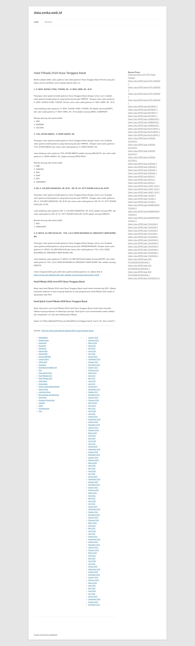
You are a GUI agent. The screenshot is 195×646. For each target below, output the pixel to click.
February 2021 (93, 490)
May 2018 (91, 409)
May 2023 (91, 558)
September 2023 (94, 569)
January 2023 (93, 547)
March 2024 (92, 583)
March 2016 (92, 343)
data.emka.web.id (48, 13)
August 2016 (92, 357)
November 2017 (94, 395)
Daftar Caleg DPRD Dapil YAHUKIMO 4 (143, 247)
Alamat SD (42, 348)
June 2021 (92, 501)
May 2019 (91, 438)
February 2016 (93, 340)
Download (42, 365)
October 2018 (93, 422)
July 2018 (91, 414)
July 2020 (91, 474)
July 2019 (91, 444)
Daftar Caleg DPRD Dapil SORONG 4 (142, 164)
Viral (40, 411)
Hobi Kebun (43, 381)
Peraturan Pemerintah (47, 400)
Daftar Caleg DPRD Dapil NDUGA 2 (141, 180)
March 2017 (92, 373)
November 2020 (94, 485)
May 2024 (91, 588)
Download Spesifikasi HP (48, 368)
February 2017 (93, 370)
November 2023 (94, 575)
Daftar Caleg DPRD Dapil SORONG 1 (142, 173)
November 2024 (94, 605)
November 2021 (94, 515)
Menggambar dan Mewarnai (49, 395)
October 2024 (93, 602)
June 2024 (92, 591)
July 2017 (91, 384)
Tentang (48, 22)
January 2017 (93, 368)
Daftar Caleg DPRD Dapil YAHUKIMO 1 (143, 256)
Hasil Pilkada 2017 (45, 376)
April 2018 (92, 406)
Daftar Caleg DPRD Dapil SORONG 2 (142, 170)
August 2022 (92, 537)
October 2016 (93, 362)
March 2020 (92, 463)
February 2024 (93, 580)
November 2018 (94, 425)
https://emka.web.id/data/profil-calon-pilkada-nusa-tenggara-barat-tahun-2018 (66, 275)
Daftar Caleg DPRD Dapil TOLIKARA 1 (143, 234)
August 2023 (92, 567)
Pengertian (43, 397)
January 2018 (93, 397)
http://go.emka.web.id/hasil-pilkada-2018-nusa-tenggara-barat (68, 331)
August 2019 (92, 447)
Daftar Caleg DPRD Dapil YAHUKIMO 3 (143, 250)
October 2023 (93, 572)
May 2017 (91, 378)
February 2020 (93, 460)
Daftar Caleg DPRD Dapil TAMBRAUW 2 (143, 122)
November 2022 (94, 545)
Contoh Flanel (44, 359)
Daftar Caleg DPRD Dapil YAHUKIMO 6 (143, 240)
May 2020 (91, 468)
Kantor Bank (43, 384)
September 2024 (94, 599)
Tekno (41, 406)
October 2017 (93, 392)
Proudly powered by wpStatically (45, 635)
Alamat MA (42, 343)
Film (40, 370)
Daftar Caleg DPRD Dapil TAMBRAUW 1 (143, 126)
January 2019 (93, 428)
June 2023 (92, 561)
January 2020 (93, 458)
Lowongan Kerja (45, 392)
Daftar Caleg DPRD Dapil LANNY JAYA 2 (144, 189)
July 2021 (91, 504)
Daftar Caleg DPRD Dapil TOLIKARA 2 (143, 231)
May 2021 (91, 498)
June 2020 (92, 471)
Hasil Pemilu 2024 (45, 373)
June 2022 (92, 531)
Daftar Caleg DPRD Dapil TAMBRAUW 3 (143, 119)
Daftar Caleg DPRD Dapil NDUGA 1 (141, 183)
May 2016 (91, 348)
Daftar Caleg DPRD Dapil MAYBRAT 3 (142, 110)
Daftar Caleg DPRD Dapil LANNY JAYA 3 (144, 186)
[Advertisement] (97, 48)
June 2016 (92, 351)
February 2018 (93, 400)
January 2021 (93, 488)
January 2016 (93, 338)
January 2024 (93, 577)
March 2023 (92, 553)
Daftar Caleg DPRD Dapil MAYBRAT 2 (142, 113)
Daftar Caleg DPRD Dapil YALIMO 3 (142, 196)
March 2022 (92, 523)
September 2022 (94, 539)
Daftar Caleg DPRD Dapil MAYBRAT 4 (142, 107)
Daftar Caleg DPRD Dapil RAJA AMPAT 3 (144, 129)
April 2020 (92, 466)
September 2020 (94, 479)
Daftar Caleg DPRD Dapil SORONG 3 (142, 167)
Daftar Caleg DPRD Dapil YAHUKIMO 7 (143, 237)
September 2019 (94, 449)
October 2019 (93, 452)
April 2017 (92, 376)
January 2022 (93, 517)
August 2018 (92, 417)
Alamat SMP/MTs (45, 357)
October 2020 (93, 482)
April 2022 (92, 526)
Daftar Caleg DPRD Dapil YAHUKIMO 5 (143, 243)
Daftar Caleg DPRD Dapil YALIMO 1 (142, 202)
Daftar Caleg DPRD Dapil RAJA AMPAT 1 (144, 135)
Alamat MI (42, 346)
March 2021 (92, 493)
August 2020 (92, 477)
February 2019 (93, 430)
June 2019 (92, 441)
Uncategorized (44, 409)
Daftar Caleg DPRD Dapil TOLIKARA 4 (143, 224)
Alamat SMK (43, 354)
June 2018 (92, 411)
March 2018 (92, 403)
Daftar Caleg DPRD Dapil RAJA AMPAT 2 (144, 132)
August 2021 (92, 507)
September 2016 (94, 359)
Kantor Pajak (43, 389)
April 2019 (92, 436)
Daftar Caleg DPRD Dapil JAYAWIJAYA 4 (144, 278)
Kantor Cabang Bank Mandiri (49, 387)
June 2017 (92, 381)
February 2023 (93, 550)
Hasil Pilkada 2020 (45, 378)
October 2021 (93, 512)
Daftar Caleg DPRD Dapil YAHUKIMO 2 (143, 253)
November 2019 (94, 455)
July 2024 (91, 594)
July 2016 (91, 354)
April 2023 (92, 556)
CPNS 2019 (43, 362)
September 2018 (94, 419)
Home (36, 22)
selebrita (42, 403)
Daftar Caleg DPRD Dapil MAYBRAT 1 (142, 116)
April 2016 (92, 346)
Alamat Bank (43, 338)
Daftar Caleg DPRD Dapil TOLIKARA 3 (143, 227)
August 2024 (92, 596)
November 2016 (94, 365)
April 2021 (92, 496)
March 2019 (92, 433)
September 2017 (94, 389)
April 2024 (92, 586)
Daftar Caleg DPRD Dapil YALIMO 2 (142, 199)
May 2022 (91, 528)
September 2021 (94, 509)
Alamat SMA (43, 351)
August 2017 (92, 387)
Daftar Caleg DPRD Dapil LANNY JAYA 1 (144, 192)
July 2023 (91, 564)
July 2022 (91, 534)
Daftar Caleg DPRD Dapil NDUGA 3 (141, 177)
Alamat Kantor (44, 340)
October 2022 (93, 542)
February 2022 (93, 520)
